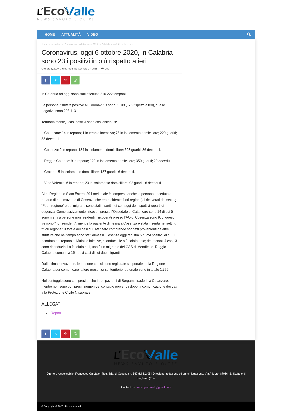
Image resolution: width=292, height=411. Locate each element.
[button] (249, 34)
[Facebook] (45, 80)
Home (44, 44)
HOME (50, 34)
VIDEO (92, 34)
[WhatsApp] (75, 80)
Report (56, 313)
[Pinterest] (65, 80)
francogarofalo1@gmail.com (153, 387)
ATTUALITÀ (71, 34)
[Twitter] (55, 80)
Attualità (56, 44)
